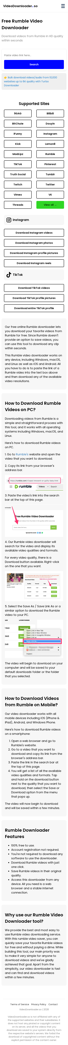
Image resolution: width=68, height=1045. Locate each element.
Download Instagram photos (34, 243)
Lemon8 (50, 144)
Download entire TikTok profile (34, 308)
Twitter (50, 184)
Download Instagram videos (34, 233)
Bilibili (50, 113)
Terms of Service (19, 1004)
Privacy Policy (38, 1004)
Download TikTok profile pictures (34, 298)
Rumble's (22, 454)
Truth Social (18, 174)
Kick (18, 144)
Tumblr (50, 174)
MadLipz (17, 154)
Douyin (50, 123)
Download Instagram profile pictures (34, 253)
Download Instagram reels (34, 263)
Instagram (50, 134)
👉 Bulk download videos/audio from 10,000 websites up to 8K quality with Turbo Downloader (30, 81)
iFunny (18, 134)
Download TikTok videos (34, 288)
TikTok (18, 164)
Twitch (17, 184)
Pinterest (50, 164)
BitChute (17, 123)
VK (50, 195)
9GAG (18, 113)
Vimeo (18, 195)
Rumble (50, 154)
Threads (17, 205)
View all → (50, 205)
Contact (53, 1004)
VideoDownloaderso (20, 6)
